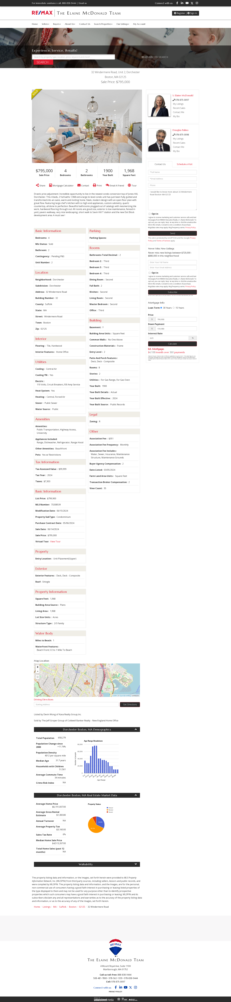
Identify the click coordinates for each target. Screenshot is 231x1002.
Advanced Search (156, 57)
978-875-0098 (182, 134)
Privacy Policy (190, 227)
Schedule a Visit (184, 164)
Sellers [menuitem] (45, 24)
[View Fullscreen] (38, 677)
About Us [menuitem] (69, 24)
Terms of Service (163, 240)
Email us (83, 3)
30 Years (167, 307)
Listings (47, 906)
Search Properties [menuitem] (102, 24)
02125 (82, 906)
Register (180, 13)
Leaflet (114, 696)
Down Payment (156, 324)
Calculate (172, 343)
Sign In (193, 13)
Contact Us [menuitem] (84, 24)
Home (37, 906)
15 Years (179, 307)
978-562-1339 (115, 978)
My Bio (176, 116)
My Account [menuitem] (139, 24)
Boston (72, 906)
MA (55, 906)
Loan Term (154, 307)
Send (172, 233)
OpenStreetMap (125, 696)
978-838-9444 (131, 978)
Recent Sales (179, 108)
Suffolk (62, 906)
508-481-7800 (100, 978)
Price (150, 314)
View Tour (55, 541)
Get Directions (130, 704)
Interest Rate (155, 333)
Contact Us (160, 164)
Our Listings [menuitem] (122, 24)
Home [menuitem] (35, 24)
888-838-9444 (69, 3)
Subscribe (172, 292)
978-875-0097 (182, 99)
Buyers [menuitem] (56, 24)
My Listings (178, 103)
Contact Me (178, 112)
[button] (43, 62)
